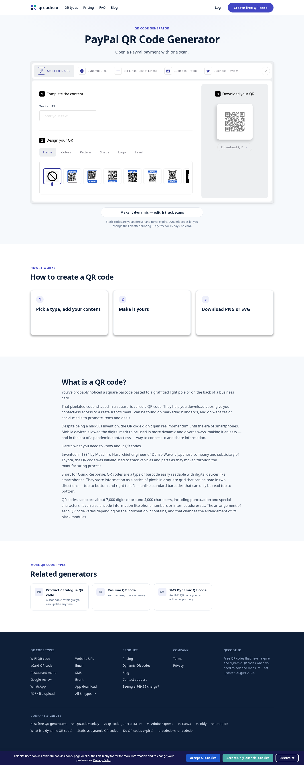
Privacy (178, 665)
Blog (114, 7)
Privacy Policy (102, 760)
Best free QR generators (48, 724)
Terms (177, 658)
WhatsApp (38, 686)
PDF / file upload (42, 693)
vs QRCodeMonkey (85, 724)
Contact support (135, 679)
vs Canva (184, 724)
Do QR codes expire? (138, 730)
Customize (287, 758)
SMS (78, 672)
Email (79, 665)
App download (86, 686)
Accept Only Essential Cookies (248, 758)
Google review (41, 679)
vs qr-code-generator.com (123, 724)
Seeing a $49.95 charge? (141, 686)
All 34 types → (85, 693)
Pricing (88, 7)
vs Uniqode (219, 724)
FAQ (102, 7)
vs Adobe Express (160, 724)
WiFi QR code (40, 658)
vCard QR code (41, 665)
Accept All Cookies (203, 758)
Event (79, 679)
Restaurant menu (43, 672)
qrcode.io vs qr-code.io (175, 730)
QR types (71, 7)
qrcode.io (48, 7)
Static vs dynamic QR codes (97, 730)
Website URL (84, 658)
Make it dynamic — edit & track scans (152, 212)
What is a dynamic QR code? (51, 730)
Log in (220, 7)
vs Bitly (201, 724)
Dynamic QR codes (136, 665)
